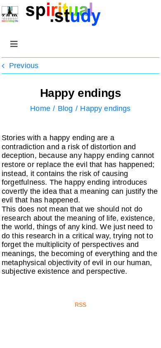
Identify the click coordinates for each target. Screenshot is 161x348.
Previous (23, 65)
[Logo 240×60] (51, 6)
